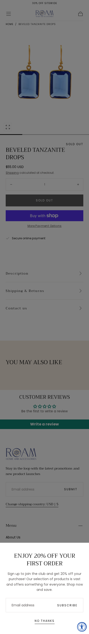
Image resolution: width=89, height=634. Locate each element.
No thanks (45, 621)
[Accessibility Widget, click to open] (82, 627)
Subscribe (67, 605)
